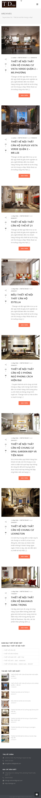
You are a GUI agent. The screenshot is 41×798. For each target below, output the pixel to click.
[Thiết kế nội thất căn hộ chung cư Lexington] (20, 502)
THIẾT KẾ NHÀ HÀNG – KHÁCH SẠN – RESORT (18, 664)
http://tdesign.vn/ (10, 783)
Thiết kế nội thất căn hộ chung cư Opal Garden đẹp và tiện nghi (24, 719)
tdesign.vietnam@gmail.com (13, 780)
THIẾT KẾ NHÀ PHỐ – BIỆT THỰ (14, 657)
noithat (14, 57)
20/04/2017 (14, 291)
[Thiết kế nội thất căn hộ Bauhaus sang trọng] (20, 577)
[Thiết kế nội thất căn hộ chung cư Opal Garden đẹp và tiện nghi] (20, 424)
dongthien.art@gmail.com (13, 763)
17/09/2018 (34, 138)
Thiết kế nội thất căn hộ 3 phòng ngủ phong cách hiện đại (24, 710)
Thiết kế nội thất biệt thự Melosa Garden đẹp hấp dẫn (23, 737)
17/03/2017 (14, 594)
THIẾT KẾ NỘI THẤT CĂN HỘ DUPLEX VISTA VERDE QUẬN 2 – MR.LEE (25, 684)
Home (20, 22)
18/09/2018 (34, 57)
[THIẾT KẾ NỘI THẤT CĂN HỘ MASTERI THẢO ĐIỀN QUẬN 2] (5, 677)
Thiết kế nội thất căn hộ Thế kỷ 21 (20, 692)
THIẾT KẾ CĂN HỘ (22, 57)
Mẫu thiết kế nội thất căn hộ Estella (22, 298)
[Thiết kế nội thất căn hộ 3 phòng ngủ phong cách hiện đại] (20, 347)
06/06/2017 (14, 218)
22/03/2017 (14, 522)
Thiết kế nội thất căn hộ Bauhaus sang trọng (22, 601)
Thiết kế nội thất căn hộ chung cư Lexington (22, 530)
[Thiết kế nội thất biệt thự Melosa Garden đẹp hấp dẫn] (5, 739)
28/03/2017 (14, 440)
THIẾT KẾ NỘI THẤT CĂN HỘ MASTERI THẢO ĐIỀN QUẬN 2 (24, 675)
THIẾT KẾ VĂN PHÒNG (11, 654)
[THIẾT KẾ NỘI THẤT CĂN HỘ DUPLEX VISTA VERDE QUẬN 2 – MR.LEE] (20, 119)
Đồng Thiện (15, 216)
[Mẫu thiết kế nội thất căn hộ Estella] (20, 272)
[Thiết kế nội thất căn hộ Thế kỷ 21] (20, 199)
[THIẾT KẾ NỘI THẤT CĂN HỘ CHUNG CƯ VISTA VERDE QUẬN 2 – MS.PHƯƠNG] (20, 40)
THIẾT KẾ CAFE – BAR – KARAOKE (14, 660)
